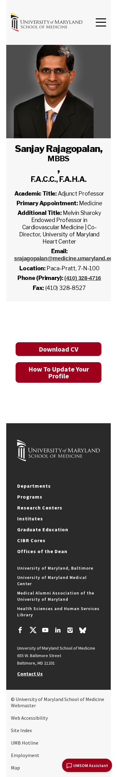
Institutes (30, 518)
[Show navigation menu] (101, 23)
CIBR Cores (31, 540)
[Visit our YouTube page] (45, 631)
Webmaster (23, 705)
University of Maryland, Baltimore (55, 568)
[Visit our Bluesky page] (82, 632)
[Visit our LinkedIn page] (58, 631)
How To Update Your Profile (58, 372)
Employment (25, 755)
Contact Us (30, 673)
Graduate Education (42, 529)
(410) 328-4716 (82, 278)
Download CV (58, 349)
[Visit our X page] (33, 631)
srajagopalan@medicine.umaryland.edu (65, 258)
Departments (34, 486)
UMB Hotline (24, 743)
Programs (29, 497)
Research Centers (39, 508)
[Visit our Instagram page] (70, 631)
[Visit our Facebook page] (20, 631)
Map (15, 768)
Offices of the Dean (42, 551)
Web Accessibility (29, 718)
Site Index (21, 730)
